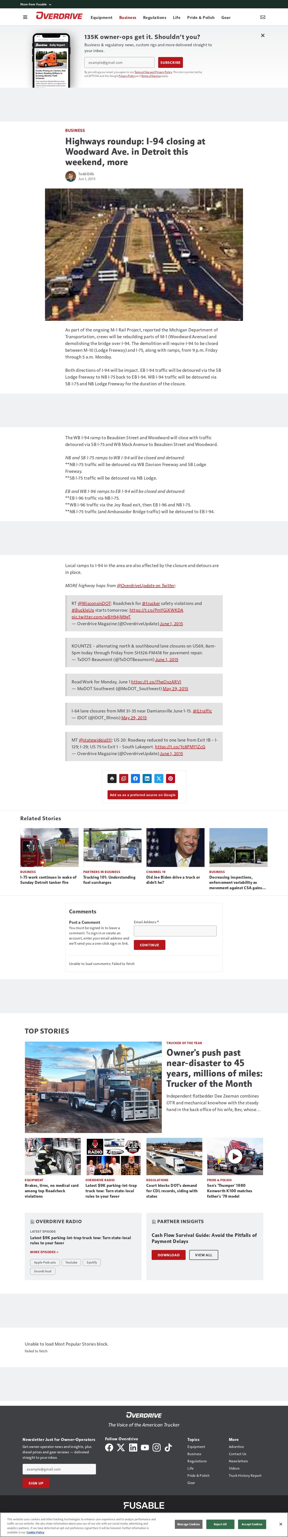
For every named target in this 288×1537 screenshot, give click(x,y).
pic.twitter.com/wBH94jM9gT (101, 617)
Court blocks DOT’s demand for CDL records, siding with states (172, 1191)
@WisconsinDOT (94, 603)
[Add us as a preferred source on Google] (123, 778)
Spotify (92, 1262)
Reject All (220, 1524)
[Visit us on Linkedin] (133, 1447)
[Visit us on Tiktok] (168, 1447)
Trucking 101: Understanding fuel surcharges (109, 880)
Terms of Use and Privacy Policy (153, 72)
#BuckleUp (83, 610)
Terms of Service (151, 76)
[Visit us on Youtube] (145, 1447)
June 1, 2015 (171, 623)
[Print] (112, 778)
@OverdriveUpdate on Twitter (146, 585)
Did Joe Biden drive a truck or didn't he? (173, 880)
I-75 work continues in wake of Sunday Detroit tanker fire (48, 880)
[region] (144, 1524)
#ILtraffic (202, 711)
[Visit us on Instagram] (157, 1447)
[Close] (281, 1524)
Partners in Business (101, 872)
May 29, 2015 (175, 688)
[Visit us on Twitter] (121, 1447)
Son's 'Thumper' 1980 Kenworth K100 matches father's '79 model (229, 1191)
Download (169, 1255)
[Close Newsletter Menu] (263, 35)
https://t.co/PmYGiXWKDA (156, 610)
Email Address (146, 922)
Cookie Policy (35, 1532)
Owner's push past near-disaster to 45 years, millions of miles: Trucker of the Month (214, 1068)
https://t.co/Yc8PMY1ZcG (180, 746)
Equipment (34, 1180)
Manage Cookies (188, 1524)
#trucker (151, 603)
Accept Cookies (252, 1524)
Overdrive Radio (100, 1180)
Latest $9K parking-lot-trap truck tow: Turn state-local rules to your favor (111, 1191)
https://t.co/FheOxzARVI (156, 682)
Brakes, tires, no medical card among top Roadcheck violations (52, 1191)
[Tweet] (158, 778)
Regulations (157, 1180)
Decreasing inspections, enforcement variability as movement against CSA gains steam (235, 883)
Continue (149, 945)
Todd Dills (86, 173)
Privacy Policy (127, 76)
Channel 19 (155, 872)
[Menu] (25, 17)
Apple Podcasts (45, 1262)
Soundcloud (43, 1271)
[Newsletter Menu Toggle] (263, 17)
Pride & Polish (219, 1180)
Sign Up (36, 1483)
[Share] (135, 778)
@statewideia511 (95, 740)
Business (75, 130)
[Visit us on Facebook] (109, 1447)
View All (203, 1255)
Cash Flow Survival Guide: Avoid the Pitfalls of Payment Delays (204, 1238)
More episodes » (44, 1252)
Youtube (71, 1262)
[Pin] (170, 778)
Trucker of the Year (184, 1043)
